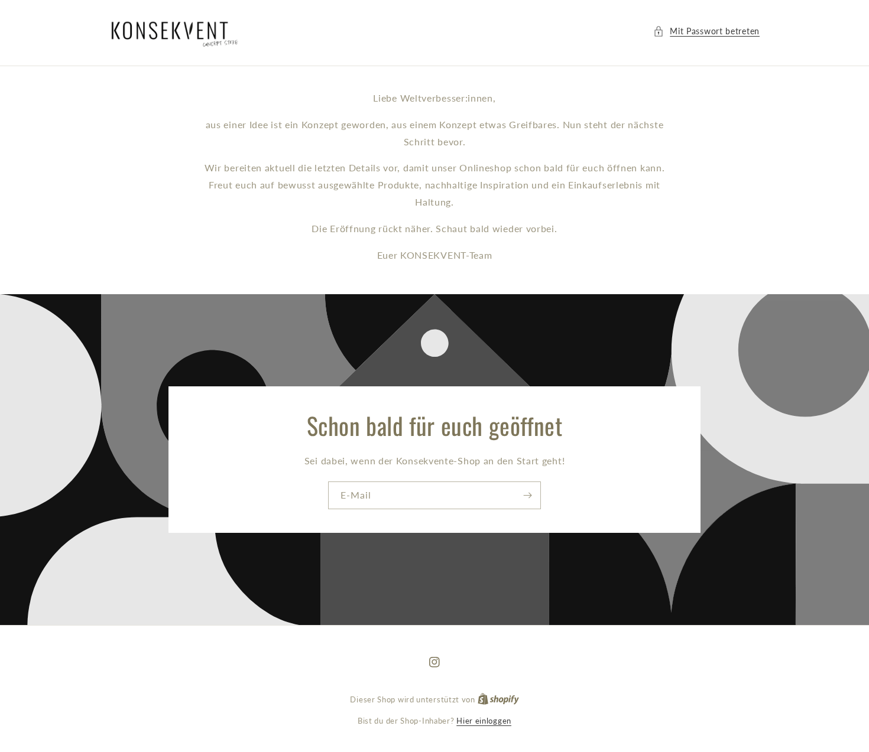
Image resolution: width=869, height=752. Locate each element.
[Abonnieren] (527, 495)
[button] (706, 31)
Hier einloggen (483, 720)
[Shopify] (498, 699)
